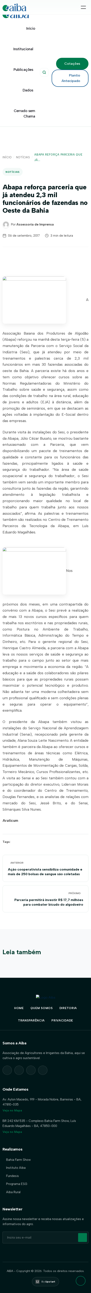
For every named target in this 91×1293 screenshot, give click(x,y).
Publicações (23, 69)
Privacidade (62, 1020)
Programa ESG (16, 1184)
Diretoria (68, 1008)
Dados (28, 90)
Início (30, 28)
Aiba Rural (13, 1192)
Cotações (72, 64)
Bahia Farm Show (18, 1160)
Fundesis (12, 1176)
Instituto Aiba (16, 1168)
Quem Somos (41, 1008)
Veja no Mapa (12, 1110)
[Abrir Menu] (83, 7)
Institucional (23, 49)
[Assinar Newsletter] (82, 1237)
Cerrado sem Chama (24, 113)
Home (19, 1008)
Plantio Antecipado (71, 78)
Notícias (23, 157)
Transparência (31, 1020)
